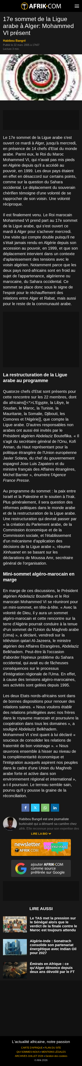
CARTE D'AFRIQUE (32, 1047)
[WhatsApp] (45, 808)
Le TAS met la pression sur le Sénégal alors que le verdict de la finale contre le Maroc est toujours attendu (53, 924)
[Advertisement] (41, 120)
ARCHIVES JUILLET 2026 (29, 1056)
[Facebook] (25, 808)
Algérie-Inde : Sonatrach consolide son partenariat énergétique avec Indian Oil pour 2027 (53, 947)
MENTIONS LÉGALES (54, 1052)
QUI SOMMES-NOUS (28, 1052)
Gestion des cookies (56, 1056)
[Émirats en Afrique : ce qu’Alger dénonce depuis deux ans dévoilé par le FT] (15, 970)
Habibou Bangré (14, 40)
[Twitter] (35, 808)
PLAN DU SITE (53, 1047)
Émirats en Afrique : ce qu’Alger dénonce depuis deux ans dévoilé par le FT (52, 968)
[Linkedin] (55, 808)
